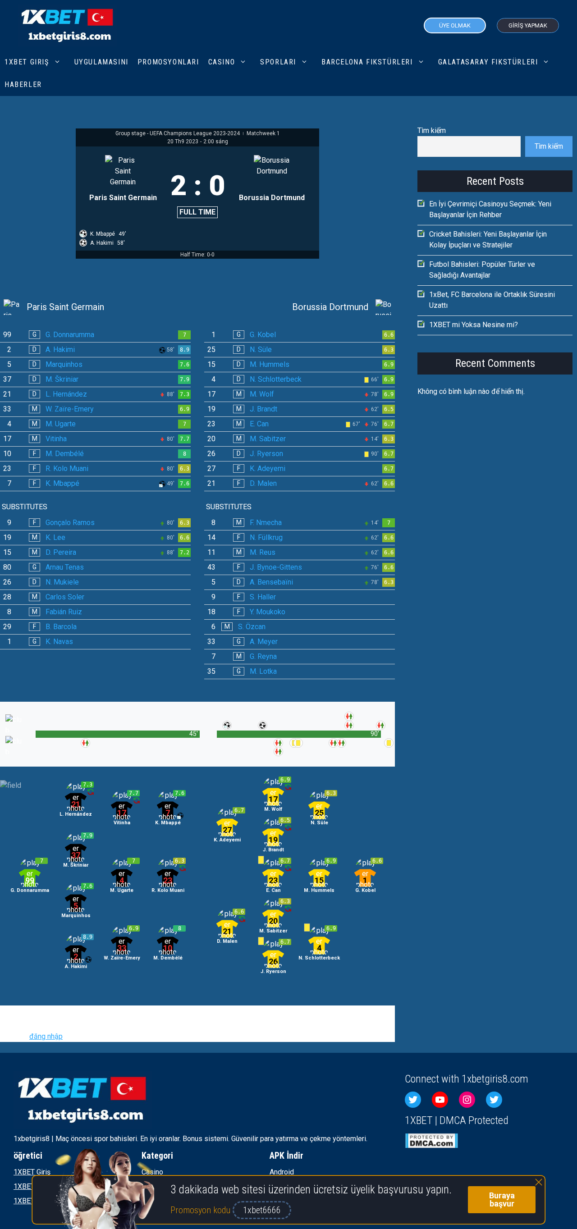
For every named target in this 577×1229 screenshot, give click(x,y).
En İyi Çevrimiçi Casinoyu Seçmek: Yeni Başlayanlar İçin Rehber (490, 209)
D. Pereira (61, 552)
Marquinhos (64, 364)
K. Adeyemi (267, 468)
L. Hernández (66, 394)
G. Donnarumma (70, 334)
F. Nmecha (266, 522)
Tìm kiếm (431, 130)
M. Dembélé (65, 453)
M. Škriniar (62, 379)
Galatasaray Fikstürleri (488, 62)
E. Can (259, 424)
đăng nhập (46, 1036)
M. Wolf (262, 394)
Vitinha (56, 438)
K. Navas (59, 641)
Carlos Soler (65, 597)
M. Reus (262, 552)
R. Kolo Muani (67, 468)
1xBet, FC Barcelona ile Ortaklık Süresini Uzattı (492, 300)
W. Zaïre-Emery (70, 409)
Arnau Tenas (65, 567)
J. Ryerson (266, 453)
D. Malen (263, 483)
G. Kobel (263, 334)
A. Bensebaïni (271, 582)
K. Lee (55, 537)
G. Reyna (263, 656)
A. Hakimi (60, 349)
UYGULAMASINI (101, 62)
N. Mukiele (62, 582)
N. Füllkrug (266, 537)
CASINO (221, 62)
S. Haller (263, 597)
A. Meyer (264, 641)
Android (282, 1172)
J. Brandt (263, 409)
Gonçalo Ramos (70, 522)
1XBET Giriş (27, 62)
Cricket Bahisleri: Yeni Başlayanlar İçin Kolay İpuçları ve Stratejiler (488, 239)
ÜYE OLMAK (455, 25)
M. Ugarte (61, 424)
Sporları (278, 62)
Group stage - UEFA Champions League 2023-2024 (178, 133)
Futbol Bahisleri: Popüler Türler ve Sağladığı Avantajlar (482, 269)
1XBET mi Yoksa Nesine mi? (473, 324)
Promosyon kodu (201, 1210)
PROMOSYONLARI (168, 62)
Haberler (23, 84)
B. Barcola (61, 626)
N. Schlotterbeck (276, 379)
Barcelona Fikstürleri (367, 62)
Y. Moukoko (267, 612)
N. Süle (261, 349)
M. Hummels (269, 364)
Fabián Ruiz (64, 612)
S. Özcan (252, 626)
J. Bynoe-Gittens (276, 567)
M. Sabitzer (268, 438)
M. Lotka (263, 671)
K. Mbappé (62, 483)
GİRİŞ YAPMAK (527, 25)
